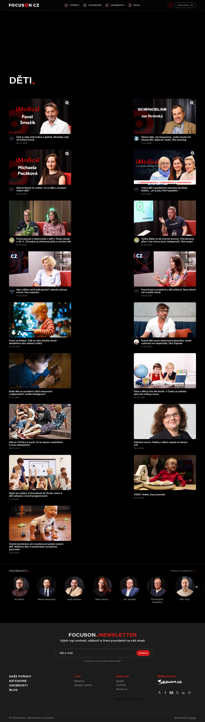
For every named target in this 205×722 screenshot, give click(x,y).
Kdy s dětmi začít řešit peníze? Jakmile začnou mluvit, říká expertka (41, 291)
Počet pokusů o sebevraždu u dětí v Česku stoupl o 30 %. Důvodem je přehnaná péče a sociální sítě (43, 240)
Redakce (79, 680)
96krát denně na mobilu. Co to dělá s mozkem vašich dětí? (41, 189)
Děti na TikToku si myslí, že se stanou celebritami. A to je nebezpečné (36, 443)
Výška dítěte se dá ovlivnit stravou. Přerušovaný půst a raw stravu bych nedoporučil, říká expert (167, 240)
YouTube (121, 685)
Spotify (120, 680)
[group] (47, 588)
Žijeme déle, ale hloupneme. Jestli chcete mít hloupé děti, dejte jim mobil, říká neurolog (166, 138)
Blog (137, 5)
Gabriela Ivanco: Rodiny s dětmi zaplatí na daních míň (160, 443)
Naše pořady (20, 676)
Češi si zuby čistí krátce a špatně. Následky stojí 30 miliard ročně (42, 138)
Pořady (74, 5)
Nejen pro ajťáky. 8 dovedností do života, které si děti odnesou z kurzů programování (35, 494)
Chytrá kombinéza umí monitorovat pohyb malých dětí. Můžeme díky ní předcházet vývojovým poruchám (36, 547)
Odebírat (143, 653)
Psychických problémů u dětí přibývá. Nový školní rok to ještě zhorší (168, 291)
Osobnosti (117, 5)
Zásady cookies (83, 685)
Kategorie (95, 5)
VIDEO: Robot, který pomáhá (149, 494)
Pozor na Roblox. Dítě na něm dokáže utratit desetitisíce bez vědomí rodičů (33, 342)
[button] (196, 587)
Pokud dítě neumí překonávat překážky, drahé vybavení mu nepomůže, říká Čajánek (166, 342)
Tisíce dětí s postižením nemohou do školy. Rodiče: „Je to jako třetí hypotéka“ (164, 189)
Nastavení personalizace (129, 698)
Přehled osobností (182, 571)
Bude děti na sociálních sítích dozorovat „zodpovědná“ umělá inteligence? (30, 392)
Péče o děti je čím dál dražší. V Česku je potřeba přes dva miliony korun (160, 392)
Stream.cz (121, 689)
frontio (193, 717)
